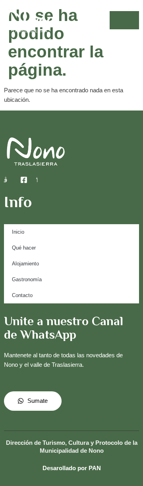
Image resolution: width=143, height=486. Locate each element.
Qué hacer (24, 248)
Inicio (18, 232)
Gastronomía (27, 279)
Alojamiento (25, 264)
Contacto (22, 295)
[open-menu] (124, 20)
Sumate (37, 400)
